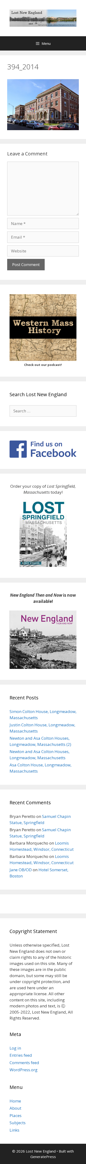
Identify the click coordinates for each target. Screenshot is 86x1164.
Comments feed (24, 1062)
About (15, 1108)
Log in (15, 1048)
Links (14, 1130)
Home (15, 1101)
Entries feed (21, 1055)
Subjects (18, 1122)
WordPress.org (24, 1069)
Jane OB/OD (21, 869)
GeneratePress (43, 1156)
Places (16, 1115)
